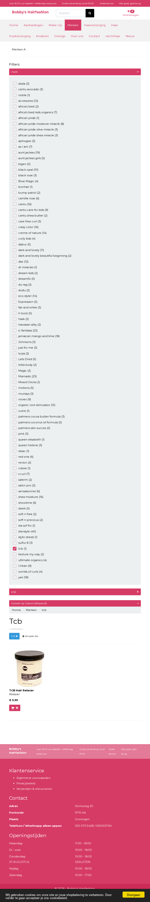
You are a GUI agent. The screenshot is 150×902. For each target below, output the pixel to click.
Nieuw (130, 36)
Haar (114, 25)
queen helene (30, 445)
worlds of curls (30, 571)
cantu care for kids (33, 210)
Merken (73, 25)
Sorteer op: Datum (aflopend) (29, 603)
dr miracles (27, 267)
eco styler (27, 296)
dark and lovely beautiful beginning (45, 255)
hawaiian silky (29, 324)
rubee (24, 468)
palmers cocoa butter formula (41, 416)
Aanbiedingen (33, 25)
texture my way (31, 554)
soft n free (27, 514)
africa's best (28, 106)
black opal (28, 169)
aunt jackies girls (31, 158)
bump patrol (29, 192)
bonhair (25, 187)
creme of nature (32, 233)
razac (23, 451)
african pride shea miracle (38, 135)
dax (23, 261)
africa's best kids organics (37, 112)
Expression (28, 301)
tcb (22, 548)
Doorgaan (133, 894)
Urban (25, 565)
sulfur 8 (25, 542)
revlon (24, 462)
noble (24, 95)
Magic (24, 370)
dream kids (28, 273)
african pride (28, 118)
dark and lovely (31, 250)
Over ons (77, 36)
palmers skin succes (34, 428)
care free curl (29, 221)
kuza (23, 353)
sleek (24, 508)
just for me (27, 347)
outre (24, 411)
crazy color (28, 227)
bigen (24, 164)
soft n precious (30, 520)
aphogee (26, 141)
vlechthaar (112, 36)
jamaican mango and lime (39, 336)
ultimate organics (32, 560)
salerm (25, 479)
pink (23, 433)
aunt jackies (29, 152)
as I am (25, 146)
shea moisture (30, 497)
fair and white (29, 307)
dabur (24, 244)
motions (26, 388)
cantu (25, 204)
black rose (27, 175)
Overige (59, 36)
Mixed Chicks (29, 382)
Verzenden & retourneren (34, 789)
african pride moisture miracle (41, 124)
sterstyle (27, 531)
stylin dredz (28, 537)
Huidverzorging (20, 36)
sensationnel (29, 491)
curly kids (26, 238)
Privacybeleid (25, 783)
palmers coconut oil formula (40, 422)
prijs (13, 591)
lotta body (27, 365)
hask (23, 319)
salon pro (26, 485)
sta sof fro (26, 525)
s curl (24, 474)
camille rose (28, 198)
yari (23, 577)
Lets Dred (27, 359)
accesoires (28, 100)
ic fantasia (28, 330)
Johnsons (27, 342)
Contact (94, 36)
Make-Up (55, 25)
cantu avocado (30, 89)
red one (25, 456)
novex (24, 399)
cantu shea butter (33, 215)
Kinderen (42, 36)
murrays (26, 393)
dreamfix (26, 278)
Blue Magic (28, 181)
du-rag (25, 284)
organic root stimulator (36, 405)
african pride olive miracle (38, 129)
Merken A (19, 49)
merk (14, 71)
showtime (27, 502)
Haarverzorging (95, 25)
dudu (24, 290)
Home (13, 25)
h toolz (25, 313)
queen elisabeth (31, 439)
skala (23, 83)
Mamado (27, 376)
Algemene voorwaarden (33, 778)
